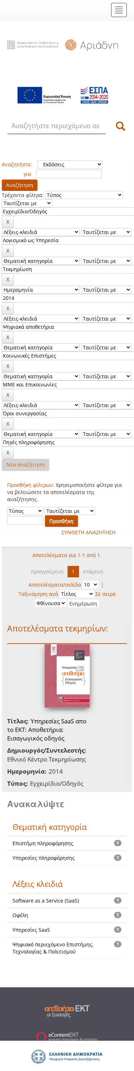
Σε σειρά (105, 594)
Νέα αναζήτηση (25, 464)
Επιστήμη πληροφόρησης (43, 843)
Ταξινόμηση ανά (38, 594)
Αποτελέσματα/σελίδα (55, 584)
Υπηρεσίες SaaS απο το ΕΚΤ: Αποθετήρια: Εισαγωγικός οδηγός (46, 730)
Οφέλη (20, 915)
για (27, 174)
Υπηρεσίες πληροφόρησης (44, 857)
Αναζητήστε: (17, 164)
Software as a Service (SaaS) (46, 900)
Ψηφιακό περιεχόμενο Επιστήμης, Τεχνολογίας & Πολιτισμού (53, 948)
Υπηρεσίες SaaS (31, 929)
